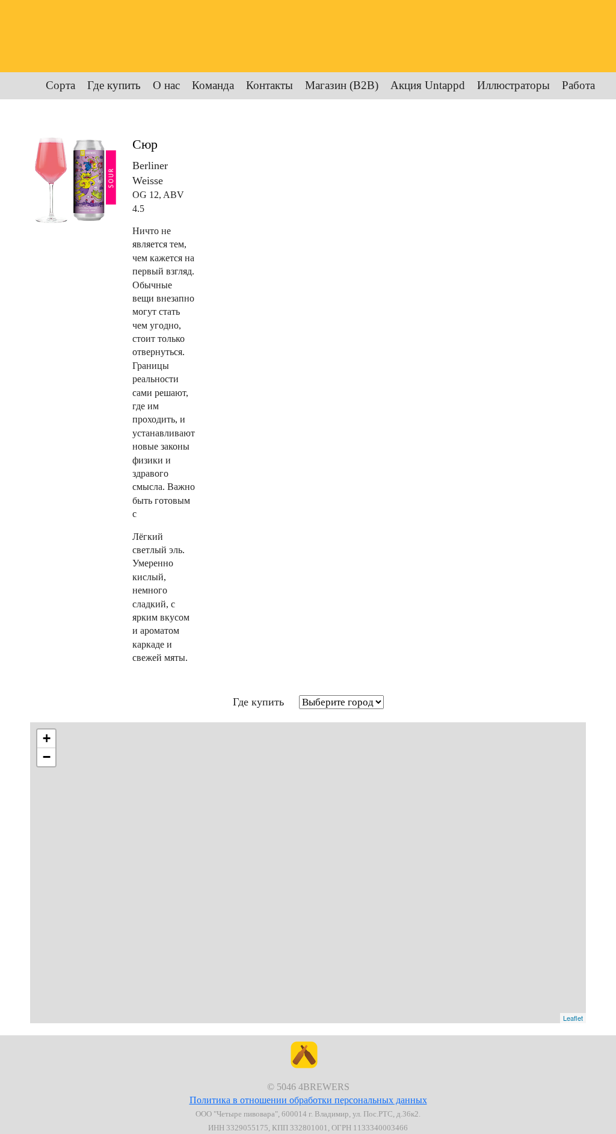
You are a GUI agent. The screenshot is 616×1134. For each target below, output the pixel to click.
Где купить (114, 85)
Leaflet (573, 1018)
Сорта (60, 85)
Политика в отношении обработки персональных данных (308, 1100)
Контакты (269, 85)
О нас (166, 85)
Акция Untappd (427, 85)
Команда (213, 85)
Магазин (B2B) (341, 85)
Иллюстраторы (513, 85)
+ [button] (47, 738)
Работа (578, 85)
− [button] (47, 756)
